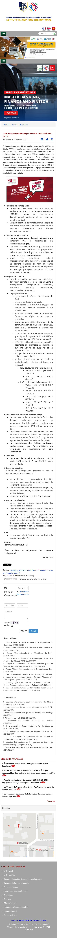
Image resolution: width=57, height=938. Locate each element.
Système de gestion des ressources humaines (22, 879)
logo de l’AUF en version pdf (37, 339)
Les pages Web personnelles (15, 907)
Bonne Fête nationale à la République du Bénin (30, 653)
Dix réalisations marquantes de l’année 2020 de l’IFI (29, 731)
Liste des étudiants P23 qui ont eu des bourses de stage (29, 712)
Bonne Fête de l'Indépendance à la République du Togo (29, 669)
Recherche (8, 895)
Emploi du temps (10, 887)
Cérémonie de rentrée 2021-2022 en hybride (30, 720)
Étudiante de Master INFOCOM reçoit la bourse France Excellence (25, 765)
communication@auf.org (16, 544)
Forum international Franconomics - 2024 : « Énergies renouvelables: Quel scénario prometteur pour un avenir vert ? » (28, 771)
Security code (7, 623)
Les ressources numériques (15, 891)
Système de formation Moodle (16, 883)
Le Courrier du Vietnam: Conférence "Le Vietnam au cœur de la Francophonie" (28, 788)
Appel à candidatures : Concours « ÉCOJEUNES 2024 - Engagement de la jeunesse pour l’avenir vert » (25, 781)
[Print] (47, 139)
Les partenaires (10, 911)
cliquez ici (11, 553)
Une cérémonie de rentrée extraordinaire (23, 674)
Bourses (7, 899)
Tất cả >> (51, 801)
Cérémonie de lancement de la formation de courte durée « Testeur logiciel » (27, 795)
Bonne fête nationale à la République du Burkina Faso (29, 747)
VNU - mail (8, 871)
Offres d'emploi (9, 903)
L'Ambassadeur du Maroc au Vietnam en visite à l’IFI (29, 707)
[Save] (52, 139)
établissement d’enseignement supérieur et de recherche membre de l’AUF (31, 217)
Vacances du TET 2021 (15, 718)
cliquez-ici (16, 451)
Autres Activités (9, 915)
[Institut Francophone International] (28, 6)
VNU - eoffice (9, 875)
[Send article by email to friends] (42, 139)
